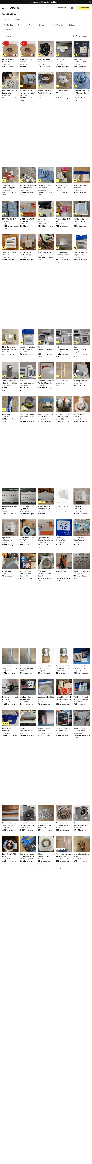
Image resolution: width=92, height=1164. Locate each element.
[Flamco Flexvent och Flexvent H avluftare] (64, 687)
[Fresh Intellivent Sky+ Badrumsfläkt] (10, 80)
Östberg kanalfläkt (80, 381)
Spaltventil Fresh (62, 381)
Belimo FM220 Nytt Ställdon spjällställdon (63, 220)
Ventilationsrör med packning (45, 729)
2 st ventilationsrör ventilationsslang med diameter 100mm (10, 824)
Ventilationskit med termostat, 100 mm (80, 698)
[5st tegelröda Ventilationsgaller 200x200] (10, 175)
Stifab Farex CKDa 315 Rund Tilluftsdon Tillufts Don (45, 667)
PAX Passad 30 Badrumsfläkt (79, 415)
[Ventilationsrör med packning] (46, 718)
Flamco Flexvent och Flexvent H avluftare (63, 698)
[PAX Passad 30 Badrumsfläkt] (81, 404)
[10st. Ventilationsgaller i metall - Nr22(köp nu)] (28, 370)
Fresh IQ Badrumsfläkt (60, 539)
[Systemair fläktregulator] (81, 496)
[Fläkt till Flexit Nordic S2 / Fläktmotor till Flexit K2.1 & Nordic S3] (28, 813)
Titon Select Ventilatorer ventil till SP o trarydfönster (10, 667)
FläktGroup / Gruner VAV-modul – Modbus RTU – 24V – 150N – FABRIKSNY (63, 729)
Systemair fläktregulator (78, 508)
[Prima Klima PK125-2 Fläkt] (10, 844)
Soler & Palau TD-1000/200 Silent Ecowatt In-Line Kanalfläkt (44, 508)
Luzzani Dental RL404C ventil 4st (44, 824)
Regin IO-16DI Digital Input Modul (27, 508)
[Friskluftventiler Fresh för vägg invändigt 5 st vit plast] (28, 242)
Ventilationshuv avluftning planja (62, 253)
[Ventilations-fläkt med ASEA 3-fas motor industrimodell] (64, 813)
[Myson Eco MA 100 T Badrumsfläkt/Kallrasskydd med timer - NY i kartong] (46, 527)
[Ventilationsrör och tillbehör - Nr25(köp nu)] (10, 370)
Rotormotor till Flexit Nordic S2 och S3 (10, 698)
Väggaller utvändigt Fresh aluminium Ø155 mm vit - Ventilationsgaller (28, 348)
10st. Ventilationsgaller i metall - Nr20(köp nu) (64, 348)
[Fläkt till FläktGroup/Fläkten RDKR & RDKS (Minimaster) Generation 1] (81, 813)
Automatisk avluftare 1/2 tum (81, 855)
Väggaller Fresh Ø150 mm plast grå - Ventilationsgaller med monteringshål (81, 253)
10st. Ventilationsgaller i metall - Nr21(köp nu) (81, 348)
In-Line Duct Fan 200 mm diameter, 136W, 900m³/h (28, 92)
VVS (7, 19)
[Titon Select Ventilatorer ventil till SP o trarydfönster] (10, 656)
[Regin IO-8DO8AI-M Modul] (10, 496)
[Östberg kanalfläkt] (81, 370)
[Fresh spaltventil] (10, 404)
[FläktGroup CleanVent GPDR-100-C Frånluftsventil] (46, 561)
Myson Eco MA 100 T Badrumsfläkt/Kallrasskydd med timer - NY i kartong (46, 539)
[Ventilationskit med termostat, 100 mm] (81, 687)
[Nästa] (59, 868)
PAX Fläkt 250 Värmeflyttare (78, 539)
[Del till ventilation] (10, 561)
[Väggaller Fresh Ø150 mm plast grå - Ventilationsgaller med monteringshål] (81, 242)
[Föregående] (32, 868)
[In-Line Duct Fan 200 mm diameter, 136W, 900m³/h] (28, 80)
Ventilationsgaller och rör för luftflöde (28, 186)
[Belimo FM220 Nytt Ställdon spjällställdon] (64, 209)
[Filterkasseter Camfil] (46, 242)
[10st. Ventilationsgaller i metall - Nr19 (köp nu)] (46, 337)
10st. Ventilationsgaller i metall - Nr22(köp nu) (28, 382)
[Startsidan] (13, 8)
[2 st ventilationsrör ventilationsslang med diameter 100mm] (10, 813)
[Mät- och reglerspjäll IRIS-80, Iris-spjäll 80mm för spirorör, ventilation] (64, 404)
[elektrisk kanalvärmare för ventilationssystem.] (28, 718)
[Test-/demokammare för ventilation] (64, 844)
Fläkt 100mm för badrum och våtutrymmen (62, 60)
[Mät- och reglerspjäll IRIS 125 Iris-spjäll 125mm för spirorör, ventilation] (28, 404)
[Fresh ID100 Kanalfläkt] (10, 718)
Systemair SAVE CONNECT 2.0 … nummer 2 (62, 186)
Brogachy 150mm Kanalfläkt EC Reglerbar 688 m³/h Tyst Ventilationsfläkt (10, 60)
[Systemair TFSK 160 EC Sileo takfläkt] (81, 80)
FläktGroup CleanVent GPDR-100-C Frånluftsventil (46, 572)
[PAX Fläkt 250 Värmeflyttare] (81, 527)
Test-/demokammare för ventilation (63, 855)
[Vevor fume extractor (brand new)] (46, 209)
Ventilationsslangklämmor (81, 571)
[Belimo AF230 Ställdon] (64, 561)
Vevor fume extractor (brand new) (44, 220)
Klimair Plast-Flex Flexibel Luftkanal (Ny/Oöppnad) (44, 92)
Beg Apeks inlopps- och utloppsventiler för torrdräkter (27, 855)
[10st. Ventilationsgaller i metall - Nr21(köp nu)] (81, 337)
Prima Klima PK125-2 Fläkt (9, 855)
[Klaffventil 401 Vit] (64, 496)
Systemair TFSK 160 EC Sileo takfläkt (81, 92)
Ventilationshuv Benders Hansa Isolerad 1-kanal (79, 729)
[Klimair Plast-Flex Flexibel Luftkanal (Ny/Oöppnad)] (46, 80)
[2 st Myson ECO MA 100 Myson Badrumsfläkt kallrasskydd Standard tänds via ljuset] (28, 209)
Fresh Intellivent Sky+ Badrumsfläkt (10, 92)
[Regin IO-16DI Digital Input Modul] (28, 496)
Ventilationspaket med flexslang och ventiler (27, 572)
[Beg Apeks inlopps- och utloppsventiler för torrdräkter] (28, 844)
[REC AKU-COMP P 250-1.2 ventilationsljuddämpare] (10, 209)
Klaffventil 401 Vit (62, 506)
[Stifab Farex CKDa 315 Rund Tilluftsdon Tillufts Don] (46, 656)
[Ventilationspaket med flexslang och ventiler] (28, 561)
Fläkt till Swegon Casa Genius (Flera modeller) (45, 60)
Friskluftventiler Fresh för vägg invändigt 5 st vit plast (26, 253)
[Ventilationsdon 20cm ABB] (46, 687)
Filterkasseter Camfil (45, 252)
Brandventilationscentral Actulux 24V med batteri (46, 382)
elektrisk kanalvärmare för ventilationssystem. (27, 729)
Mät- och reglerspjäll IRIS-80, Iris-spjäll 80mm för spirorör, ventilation (63, 415)
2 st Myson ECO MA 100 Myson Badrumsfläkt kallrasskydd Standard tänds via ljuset (27, 220)
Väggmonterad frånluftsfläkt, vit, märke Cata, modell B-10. (80, 667)
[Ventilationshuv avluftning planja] (64, 242)
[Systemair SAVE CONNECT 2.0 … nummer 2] (64, 175)
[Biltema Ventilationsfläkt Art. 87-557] (46, 844)
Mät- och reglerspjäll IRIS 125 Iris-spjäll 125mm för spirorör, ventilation (28, 415)
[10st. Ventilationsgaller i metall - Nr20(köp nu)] (64, 337)
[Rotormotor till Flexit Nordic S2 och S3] (10, 687)
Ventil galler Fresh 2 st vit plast (9, 253)
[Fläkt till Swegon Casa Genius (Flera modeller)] (46, 49)
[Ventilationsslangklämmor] (81, 561)
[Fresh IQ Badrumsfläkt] (64, 527)
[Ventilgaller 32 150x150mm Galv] (81, 209)
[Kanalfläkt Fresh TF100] (64, 80)
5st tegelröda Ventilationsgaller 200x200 (8, 186)
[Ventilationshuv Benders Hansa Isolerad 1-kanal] (81, 718)
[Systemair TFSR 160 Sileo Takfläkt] (46, 175)
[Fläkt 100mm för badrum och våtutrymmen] (64, 49)
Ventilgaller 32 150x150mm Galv (79, 220)
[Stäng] (90, 2)
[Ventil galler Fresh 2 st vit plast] (10, 242)
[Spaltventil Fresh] (64, 370)
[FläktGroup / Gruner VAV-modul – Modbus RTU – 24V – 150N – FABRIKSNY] (64, 718)
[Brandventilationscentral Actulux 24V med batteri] (46, 370)
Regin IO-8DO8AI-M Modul (9, 508)
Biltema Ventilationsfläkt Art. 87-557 (45, 855)
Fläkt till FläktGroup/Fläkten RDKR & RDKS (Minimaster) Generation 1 (80, 824)
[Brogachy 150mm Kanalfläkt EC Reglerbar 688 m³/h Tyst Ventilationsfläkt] (10, 49)
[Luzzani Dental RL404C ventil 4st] (46, 813)
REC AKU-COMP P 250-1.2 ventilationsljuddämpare (10, 220)
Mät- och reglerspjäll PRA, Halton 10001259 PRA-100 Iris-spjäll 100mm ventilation (45, 415)
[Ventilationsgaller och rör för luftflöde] (28, 175)
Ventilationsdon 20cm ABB (46, 698)
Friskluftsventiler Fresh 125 (79, 186)
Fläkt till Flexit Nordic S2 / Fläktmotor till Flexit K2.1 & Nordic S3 (28, 824)
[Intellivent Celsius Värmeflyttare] (28, 687)
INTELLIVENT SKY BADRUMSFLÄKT (80, 60)
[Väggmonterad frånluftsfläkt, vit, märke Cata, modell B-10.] (81, 656)
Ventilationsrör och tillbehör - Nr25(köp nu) (9, 382)
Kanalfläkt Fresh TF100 (62, 92)
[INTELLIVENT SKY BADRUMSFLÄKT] (81, 49)
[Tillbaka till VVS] (3, 19)
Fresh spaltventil (8, 414)
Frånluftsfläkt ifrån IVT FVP (27, 539)
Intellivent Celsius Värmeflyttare (26, 698)
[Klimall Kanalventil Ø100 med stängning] (10, 337)
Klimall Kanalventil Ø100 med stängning (10, 348)
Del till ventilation (8, 571)
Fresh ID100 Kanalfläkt (6, 729)
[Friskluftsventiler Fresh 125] (81, 175)
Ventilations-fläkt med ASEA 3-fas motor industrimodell (63, 824)
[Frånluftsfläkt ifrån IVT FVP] (28, 527)
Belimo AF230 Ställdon (61, 572)
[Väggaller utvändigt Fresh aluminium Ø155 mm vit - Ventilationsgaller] (28, 337)
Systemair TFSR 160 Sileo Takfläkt (45, 186)
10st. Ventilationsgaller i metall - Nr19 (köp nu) (45, 348)
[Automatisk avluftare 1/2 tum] (81, 844)
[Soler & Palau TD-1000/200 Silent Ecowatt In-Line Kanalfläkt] (46, 496)
